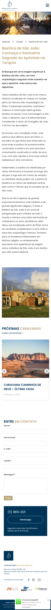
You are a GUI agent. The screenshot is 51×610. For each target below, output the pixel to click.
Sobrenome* (10, 437)
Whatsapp (25, 519)
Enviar (8, 498)
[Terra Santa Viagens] (9, 6)
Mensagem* (9, 474)
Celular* (7, 460)
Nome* (7, 425)
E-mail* (7, 449)
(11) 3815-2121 (17, 512)
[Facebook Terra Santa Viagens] (28, 580)
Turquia (19, 41)
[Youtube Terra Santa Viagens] (39, 580)
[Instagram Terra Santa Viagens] (33, 580)
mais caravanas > (12, 333)
